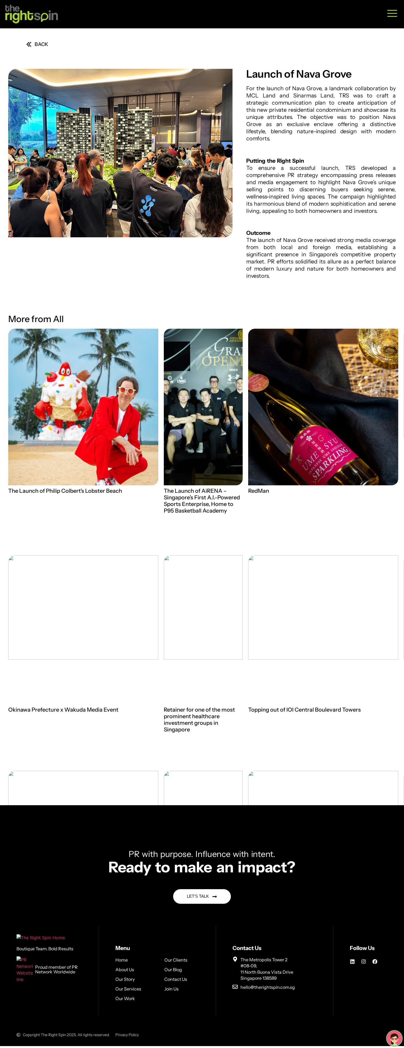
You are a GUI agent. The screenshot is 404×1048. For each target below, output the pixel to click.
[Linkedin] (352, 962)
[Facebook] (375, 962)
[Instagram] (364, 962)
